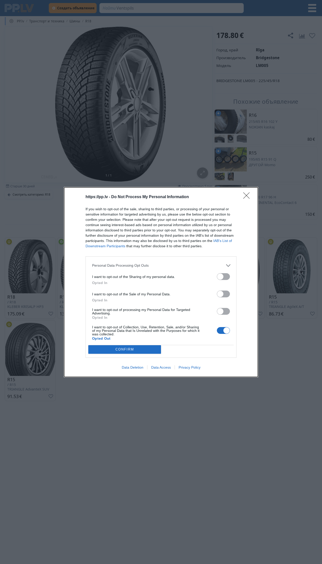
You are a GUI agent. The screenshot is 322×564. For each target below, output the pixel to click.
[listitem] (161, 265)
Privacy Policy (189, 367)
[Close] (248, 197)
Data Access (161, 367)
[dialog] (161, 282)
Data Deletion (132, 367)
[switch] (223, 276)
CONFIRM (124, 349)
